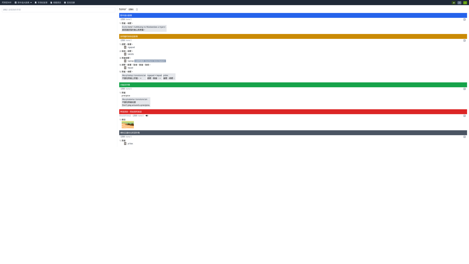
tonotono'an (140, 75)
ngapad (131, 47)
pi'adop (129, 75)
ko (126, 27)
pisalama (130, 99)
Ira (123, 27)
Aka (124, 75)
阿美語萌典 (7, 3)
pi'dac (130, 143)
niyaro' (162, 27)
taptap (131, 61)
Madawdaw (151, 27)
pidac (165, 75)
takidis (131, 54)
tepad (130, 67)
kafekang (138, 27)
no (145, 27)
